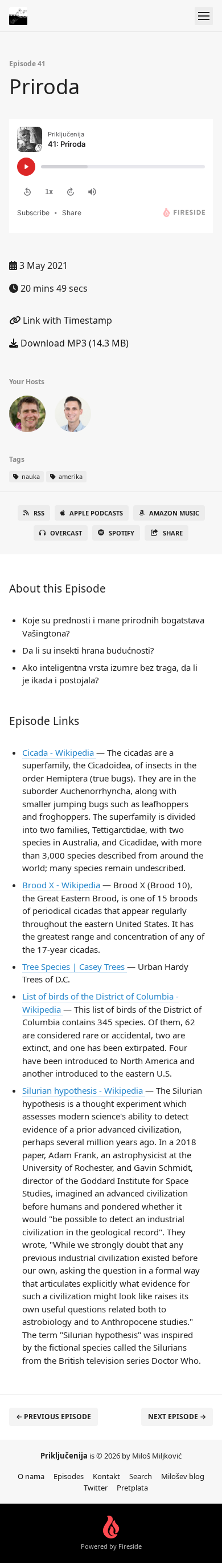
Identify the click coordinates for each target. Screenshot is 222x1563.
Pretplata (132, 1488)
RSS (39, 513)
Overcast (66, 533)
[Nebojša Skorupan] (73, 416)
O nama (31, 1476)
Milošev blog (182, 1476)
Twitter (96, 1488)
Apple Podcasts (96, 513)
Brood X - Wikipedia (62, 885)
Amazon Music (174, 513)
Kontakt (106, 1476)
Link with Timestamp (66, 320)
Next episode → (177, 1416)
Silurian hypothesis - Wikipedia (83, 1090)
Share (173, 533)
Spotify (121, 533)
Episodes (69, 1476)
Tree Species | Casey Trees (74, 966)
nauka (30, 476)
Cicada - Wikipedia (59, 752)
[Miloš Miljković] (27, 416)
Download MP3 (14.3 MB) (73, 343)
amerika (70, 476)
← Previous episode (53, 1416)
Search (140, 1476)
